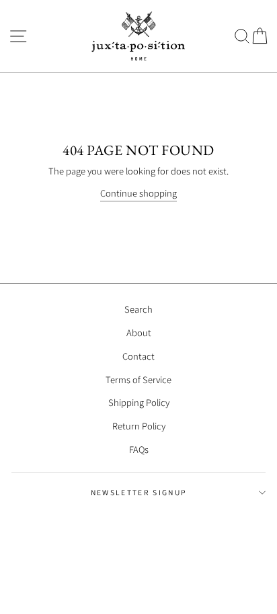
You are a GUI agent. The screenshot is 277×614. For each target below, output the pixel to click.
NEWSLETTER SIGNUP (138, 492)
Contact (138, 356)
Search (138, 309)
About (138, 332)
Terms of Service (138, 379)
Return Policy (138, 425)
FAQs (139, 449)
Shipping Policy (138, 402)
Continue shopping (138, 193)
